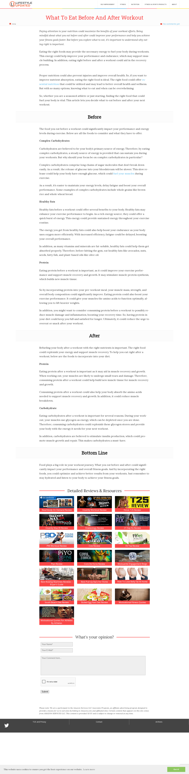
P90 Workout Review (57, 546)
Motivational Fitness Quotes (132, 602)
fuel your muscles (123, 173)
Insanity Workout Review (94, 510)
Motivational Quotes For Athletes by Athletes (57, 622)
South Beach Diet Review (57, 602)
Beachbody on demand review (57, 510)
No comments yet (171, 24)
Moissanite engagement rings (132, 564)
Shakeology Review (94, 528)
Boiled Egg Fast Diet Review (94, 602)
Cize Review (94, 546)
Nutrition (135, 4)
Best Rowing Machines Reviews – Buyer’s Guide (57, 583)
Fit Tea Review (132, 546)
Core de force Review (94, 564)
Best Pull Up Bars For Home (94, 581)
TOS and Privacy (39, 722)
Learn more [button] (89, 769)
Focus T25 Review (132, 510)
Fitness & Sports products (155, 4)
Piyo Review (56, 564)
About (174, 4)
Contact (99, 722)
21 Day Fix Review (132, 528)
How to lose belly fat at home (132, 581)
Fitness (123, 4)
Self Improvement (108, 4)
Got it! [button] (176, 769)
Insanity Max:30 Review (57, 528)
